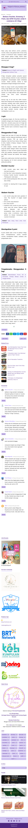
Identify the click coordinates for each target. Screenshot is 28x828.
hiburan (15, 756)
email (23, 726)
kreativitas (21, 750)
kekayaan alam (6, 756)
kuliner (14, 737)
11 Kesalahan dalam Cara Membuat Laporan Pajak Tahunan (16, 354)
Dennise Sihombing (10, 421)
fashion (4, 748)
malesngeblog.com (6, 625)
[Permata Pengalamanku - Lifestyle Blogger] (14, 1)
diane (6, 505)
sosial (13, 750)
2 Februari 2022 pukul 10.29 (17, 478)
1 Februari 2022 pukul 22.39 (20, 438)
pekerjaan (15, 740)
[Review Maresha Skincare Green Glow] (14, 796)
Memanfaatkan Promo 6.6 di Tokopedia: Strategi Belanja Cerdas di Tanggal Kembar (14, 276)
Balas (3, 400)
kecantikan (5, 742)
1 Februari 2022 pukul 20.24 (17, 405)
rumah (14, 745)
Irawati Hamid (8, 491)
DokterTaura (8, 405)
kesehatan (5, 734)
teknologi (14, 734)
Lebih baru (5, 338)
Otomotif (22, 748)
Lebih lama (23, 338)
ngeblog (5, 745)
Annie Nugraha (8, 456)
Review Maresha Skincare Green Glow (11, 797)
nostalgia (5, 750)
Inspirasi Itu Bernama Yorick (8, 785)
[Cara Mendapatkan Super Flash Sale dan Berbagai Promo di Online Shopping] (3, 348)
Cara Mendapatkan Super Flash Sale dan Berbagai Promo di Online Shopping (17, 348)
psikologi (5, 740)
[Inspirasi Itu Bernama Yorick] (14, 783)
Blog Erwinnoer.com (6, 622)
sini (11, 725)
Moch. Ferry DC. (9, 389)
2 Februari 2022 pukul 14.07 (18, 491)
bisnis (14, 753)
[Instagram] (17, 821)
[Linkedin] (21, 334)
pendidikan (5, 737)
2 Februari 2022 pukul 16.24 (13, 505)
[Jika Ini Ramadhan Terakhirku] (3, 361)
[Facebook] (7, 334)
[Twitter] (11, 334)
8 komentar (23, 23)
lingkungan (6, 753)
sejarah (13, 758)
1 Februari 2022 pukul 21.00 (20, 421)
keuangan (5, 329)
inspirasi (22, 742)
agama (22, 745)
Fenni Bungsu (8, 478)
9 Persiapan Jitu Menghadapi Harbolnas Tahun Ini (15, 378)
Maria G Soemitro (9, 439)
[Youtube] (14, 821)
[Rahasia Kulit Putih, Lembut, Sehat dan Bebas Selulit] (14, 808)
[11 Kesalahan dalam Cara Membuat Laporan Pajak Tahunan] (3, 354)
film (23, 740)
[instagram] (19, 821)
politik (23, 756)
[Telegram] (14, 334)
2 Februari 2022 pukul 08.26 (18, 456)
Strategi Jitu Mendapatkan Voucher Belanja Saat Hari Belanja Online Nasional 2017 (17, 373)
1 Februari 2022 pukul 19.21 (19, 389)
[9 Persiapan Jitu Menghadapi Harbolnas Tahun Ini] (3, 379)
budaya (22, 753)
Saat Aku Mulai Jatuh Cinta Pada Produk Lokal (16, 366)
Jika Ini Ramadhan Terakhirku (15, 359)
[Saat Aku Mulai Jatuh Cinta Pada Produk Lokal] (3, 367)
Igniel (16, 826)
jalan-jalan (22, 734)
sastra (14, 742)
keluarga (22, 737)
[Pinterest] (25, 334)
